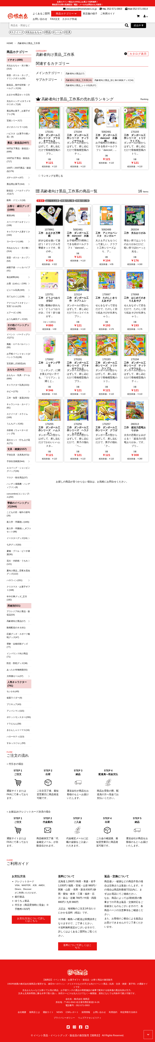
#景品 (47, 32)
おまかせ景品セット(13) (18, 94)
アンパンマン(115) (15, 711)
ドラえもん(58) (14, 723)
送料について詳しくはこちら (77, 946)
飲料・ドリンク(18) (16, 200)
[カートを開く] (138, 16)
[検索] (126, 25)
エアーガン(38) (14, 312)
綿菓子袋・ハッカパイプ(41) (18, 269)
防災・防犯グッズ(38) (17, 663)
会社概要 (22, 1012)
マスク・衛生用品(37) (17, 477)
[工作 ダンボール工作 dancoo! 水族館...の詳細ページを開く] (106, 138)
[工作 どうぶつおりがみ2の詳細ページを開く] (49, 301)
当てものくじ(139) (16, 296)
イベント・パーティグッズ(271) (18, 336)
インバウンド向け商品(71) (17, 655)
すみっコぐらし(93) (16, 743)
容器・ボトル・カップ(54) (17, 259)
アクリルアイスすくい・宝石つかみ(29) (18, 304)
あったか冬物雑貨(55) (17, 669)
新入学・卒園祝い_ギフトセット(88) (19, 530)
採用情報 (86, 1012)
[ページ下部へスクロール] (148, 1034)
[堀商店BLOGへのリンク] (86, 1027)
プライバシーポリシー (64, 1018)
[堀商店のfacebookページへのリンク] (80, 1027)
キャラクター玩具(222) (18, 385)
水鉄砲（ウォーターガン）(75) (17, 432)
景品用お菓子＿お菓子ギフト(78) (18, 112)
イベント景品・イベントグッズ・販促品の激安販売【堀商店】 (67, 1035)
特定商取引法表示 (128, 1012)
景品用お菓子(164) (16, 184)
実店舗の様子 (90, 13)
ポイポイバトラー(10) (17, 127)
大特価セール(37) (15, 676)
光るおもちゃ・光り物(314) (17, 67)
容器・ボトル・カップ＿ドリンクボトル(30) (18, 77)
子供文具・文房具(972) (18, 455)
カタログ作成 (69, 19)
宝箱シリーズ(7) (14, 120)
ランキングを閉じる (52, 175)
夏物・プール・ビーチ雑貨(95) (18, 553)
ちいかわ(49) (13, 691)
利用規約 (113, 1012)
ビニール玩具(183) (16, 290)
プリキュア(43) (14, 704)
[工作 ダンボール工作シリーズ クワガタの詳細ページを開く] (106, 430)
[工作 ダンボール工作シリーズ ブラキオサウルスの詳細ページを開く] (49, 138)
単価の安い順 (82, 200)
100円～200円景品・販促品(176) (19, 169)
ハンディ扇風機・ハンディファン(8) (18, 485)
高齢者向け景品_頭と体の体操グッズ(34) (114, 80)
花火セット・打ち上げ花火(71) (18, 441)
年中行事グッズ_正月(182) (17, 598)
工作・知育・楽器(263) (18, 398)
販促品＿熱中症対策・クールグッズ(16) (18, 86)
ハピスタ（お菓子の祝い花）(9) (18, 135)
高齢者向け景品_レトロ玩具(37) (81, 85)
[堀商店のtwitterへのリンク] (68, 1027)
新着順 (40, 200)
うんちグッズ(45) (15, 423)
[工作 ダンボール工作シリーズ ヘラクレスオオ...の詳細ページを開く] (77, 430)
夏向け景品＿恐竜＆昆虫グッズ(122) (18, 572)
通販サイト (48, 1012)
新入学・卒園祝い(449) (18, 522)
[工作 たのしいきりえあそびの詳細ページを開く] (106, 301)
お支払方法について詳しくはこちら (31, 919)
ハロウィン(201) (14, 580)
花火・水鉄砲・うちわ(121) (17, 562)
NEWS (59, 1012)
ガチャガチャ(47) (15, 177)
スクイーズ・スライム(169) (17, 416)
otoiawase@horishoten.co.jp (81, 9)
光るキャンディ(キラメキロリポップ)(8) (19, 103)
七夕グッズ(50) (14, 544)
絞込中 (138, 25)
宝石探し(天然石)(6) (16, 363)
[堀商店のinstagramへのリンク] (74, 1027)
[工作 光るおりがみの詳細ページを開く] (134, 236)
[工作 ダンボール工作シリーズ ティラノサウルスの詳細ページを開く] (77, 138)
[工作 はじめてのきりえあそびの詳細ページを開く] (134, 301)
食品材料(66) (13, 277)
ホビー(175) (12, 391)
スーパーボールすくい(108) (17, 223)
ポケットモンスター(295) (19, 717)
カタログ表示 (138, 53)
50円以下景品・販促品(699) (17, 150)
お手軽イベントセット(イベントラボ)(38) (19, 355)
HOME (10, 43)
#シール (57, 32)
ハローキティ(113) (15, 736)
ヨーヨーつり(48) (15, 241)
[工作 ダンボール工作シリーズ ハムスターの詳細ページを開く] (49, 430)
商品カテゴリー (65, 13)
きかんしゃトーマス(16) (18, 730)
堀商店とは (34, 1012)
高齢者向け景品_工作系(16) (79, 80)
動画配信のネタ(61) (16, 627)
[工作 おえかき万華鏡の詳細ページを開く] (49, 236)
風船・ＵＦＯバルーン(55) (17, 346)
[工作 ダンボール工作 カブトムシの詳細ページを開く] (77, 301)
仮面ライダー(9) (14, 698)
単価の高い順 (67, 200)
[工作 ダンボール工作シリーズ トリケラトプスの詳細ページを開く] (134, 138)
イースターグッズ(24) (17, 538)
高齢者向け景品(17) (16, 621)
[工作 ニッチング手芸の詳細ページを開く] (49, 365)
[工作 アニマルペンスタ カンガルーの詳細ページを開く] (106, 236)
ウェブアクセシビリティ (89, 1018)
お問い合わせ (40, 19)
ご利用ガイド (107, 13)
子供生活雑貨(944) (16, 461)
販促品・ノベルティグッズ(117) (18, 192)
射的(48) (11, 215)
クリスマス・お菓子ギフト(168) (18, 588)
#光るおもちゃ (34, 32)
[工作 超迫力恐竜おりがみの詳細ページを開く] (134, 430)
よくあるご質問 (41, 13)
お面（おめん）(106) (17, 283)
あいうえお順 (52, 200)
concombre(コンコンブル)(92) (18, 495)
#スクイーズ (16, 32)
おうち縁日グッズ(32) (17, 319)
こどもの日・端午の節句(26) (18, 514)
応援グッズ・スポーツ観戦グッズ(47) (18, 635)
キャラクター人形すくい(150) (18, 233)
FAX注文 (55, 19)
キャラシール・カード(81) (17, 406)
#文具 (67, 32)
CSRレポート (72, 1012)
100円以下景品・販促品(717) (18, 160)
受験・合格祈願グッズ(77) (17, 645)
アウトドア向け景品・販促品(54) (18, 613)
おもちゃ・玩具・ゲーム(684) (18, 377)
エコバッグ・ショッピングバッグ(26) (18, 469)
